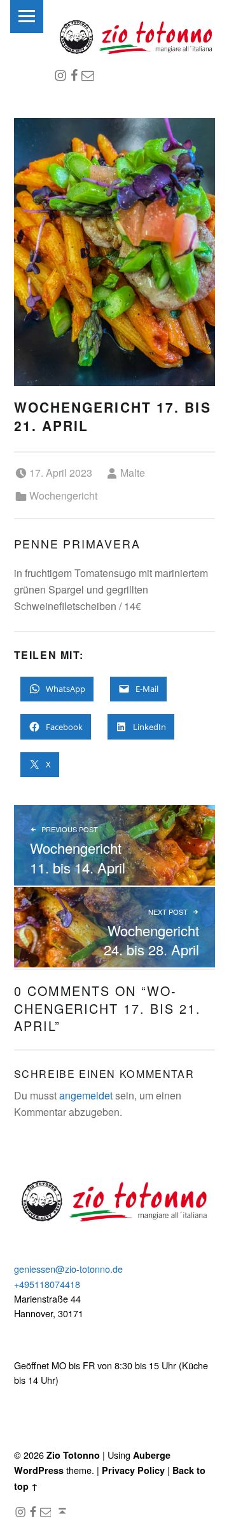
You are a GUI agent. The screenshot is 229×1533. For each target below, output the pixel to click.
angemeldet (86, 1095)
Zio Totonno (73, 1455)
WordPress (39, 1470)
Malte (132, 472)
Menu (26, 16)
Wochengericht (63, 495)
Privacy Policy (133, 1470)
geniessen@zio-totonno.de (68, 1268)
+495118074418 (47, 1284)
